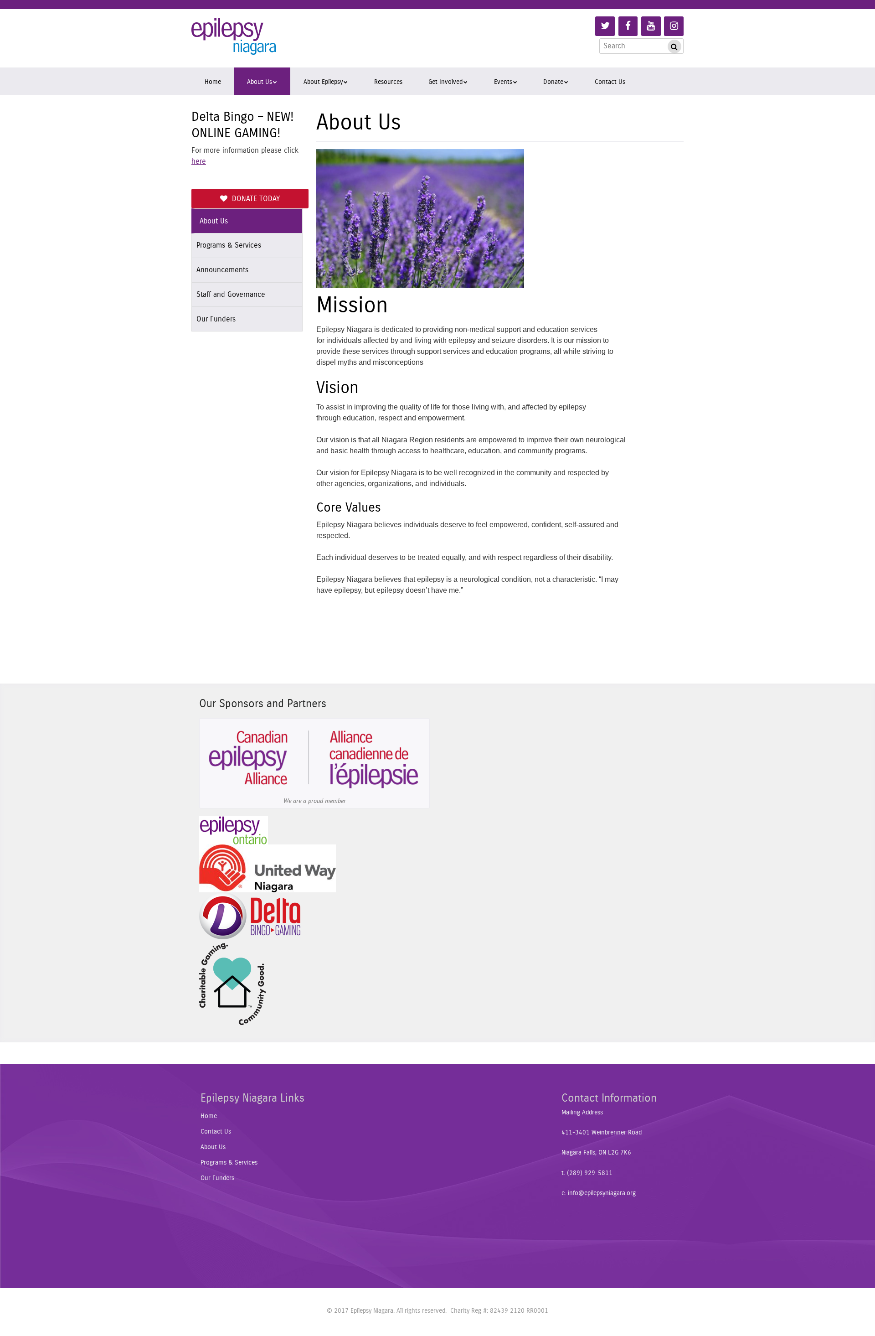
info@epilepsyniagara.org (602, 1193)
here (198, 161)
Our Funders (216, 319)
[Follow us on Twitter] (605, 26)
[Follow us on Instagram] (674, 26)
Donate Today (256, 198)
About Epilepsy (323, 81)
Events (503, 81)
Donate (553, 81)
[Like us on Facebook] (628, 26)
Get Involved (445, 81)
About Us (259, 81)
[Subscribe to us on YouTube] (651, 26)
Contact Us (610, 81)
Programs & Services (228, 245)
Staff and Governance (230, 294)
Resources (388, 81)
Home (213, 81)
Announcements (222, 270)
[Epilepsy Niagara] (233, 40)
